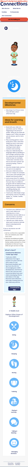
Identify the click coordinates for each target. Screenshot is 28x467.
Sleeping (14, 354)
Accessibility (17, 463)
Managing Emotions (14, 452)
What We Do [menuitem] (17, 8)
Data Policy (17, 464)
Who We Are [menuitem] (5, 8)
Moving (14, 372)
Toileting (14, 391)
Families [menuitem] (4, 12)
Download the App (15, 288)
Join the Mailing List (14, 19)
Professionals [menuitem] (14, 12)
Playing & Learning (14, 411)
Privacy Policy (10, 463)
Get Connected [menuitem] (6, 16)
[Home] (14, 6)
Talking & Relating (14, 432)
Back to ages (13, 28)
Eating (14, 335)
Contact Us (10, 464)
